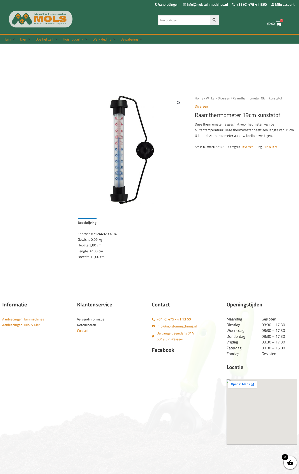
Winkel (210, 98)
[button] (10, 39)
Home (199, 98)
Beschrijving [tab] (87, 222)
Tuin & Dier (270, 146)
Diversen (224, 98)
